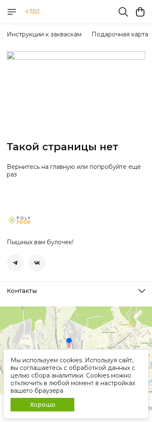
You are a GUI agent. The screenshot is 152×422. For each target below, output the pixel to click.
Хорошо (42, 404)
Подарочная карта (120, 34)
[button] (15, 262)
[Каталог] (12, 12)
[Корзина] (140, 12)
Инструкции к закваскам (44, 34)
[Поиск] (123, 12)
